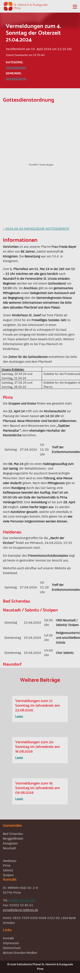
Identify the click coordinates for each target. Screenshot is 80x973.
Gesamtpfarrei (16, 78)
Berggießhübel (13, 838)
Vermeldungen (16, 67)
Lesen (19, 716)
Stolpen (8, 875)
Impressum (11, 943)
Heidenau (9, 860)
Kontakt (8, 938)
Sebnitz (8, 870)
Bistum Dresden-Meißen (20, 952)
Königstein (10, 843)
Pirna (6, 865)
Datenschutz (12, 948)
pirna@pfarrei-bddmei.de (20, 910)
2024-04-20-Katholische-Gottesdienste (37, 228)
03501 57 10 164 (22, 900)
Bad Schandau (13, 833)
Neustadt (9, 848)
